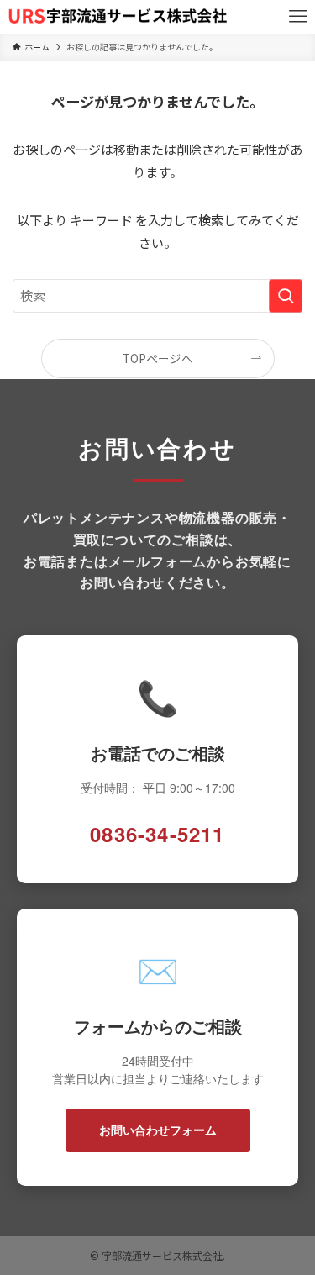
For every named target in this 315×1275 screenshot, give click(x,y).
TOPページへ (158, 358)
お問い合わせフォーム (158, 1130)
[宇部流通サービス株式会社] (118, 17)
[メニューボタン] (298, 17)
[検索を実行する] (285, 296)
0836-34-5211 (157, 833)
